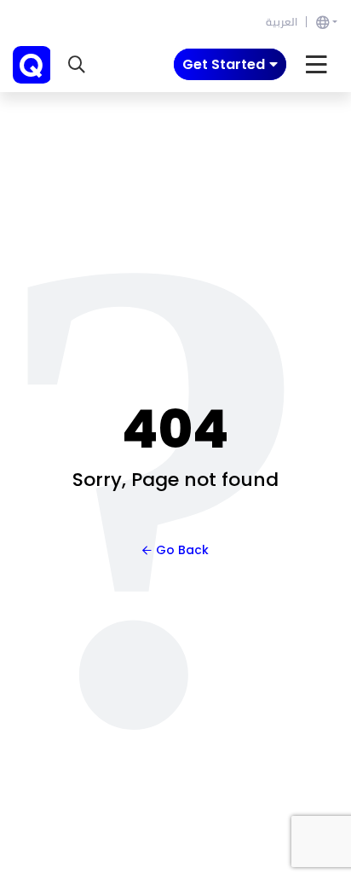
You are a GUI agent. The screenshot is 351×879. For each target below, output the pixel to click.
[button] (77, 64)
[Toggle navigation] (316, 65)
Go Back (182, 549)
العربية (281, 21)
